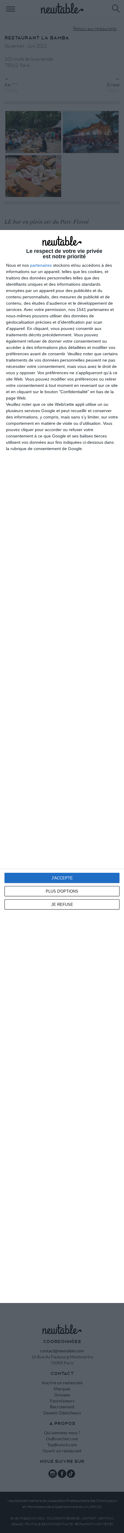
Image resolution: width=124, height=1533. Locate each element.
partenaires (41, 265)
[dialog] (62, 766)
